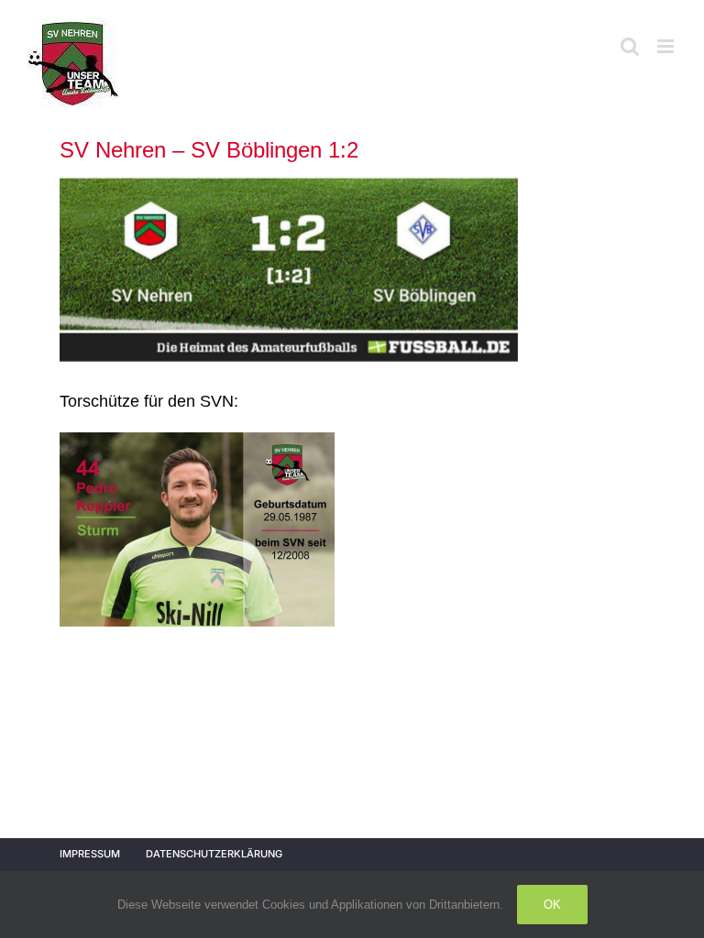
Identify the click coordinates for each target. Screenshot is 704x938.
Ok (552, 904)
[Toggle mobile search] (630, 46)
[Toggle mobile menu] (666, 46)
